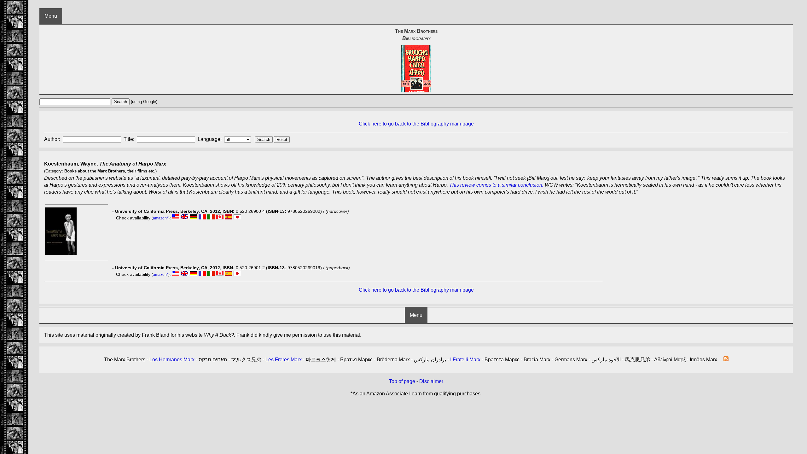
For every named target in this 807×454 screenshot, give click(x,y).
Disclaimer (431, 381)
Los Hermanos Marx (171, 359)
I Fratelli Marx (465, 359)
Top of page (402, 381)
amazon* (160, 218)
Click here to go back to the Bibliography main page (416, 123)
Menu (50, 16)
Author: (52, 139)
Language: (210, 139)
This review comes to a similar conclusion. (496, 185)
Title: (130, 139)
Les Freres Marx (283, 359)
